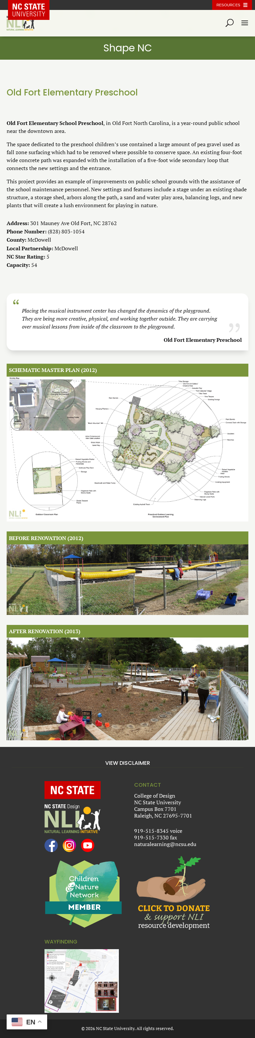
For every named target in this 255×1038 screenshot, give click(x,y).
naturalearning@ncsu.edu (165, 844)
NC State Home (33, 5)
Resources (228, 5)
